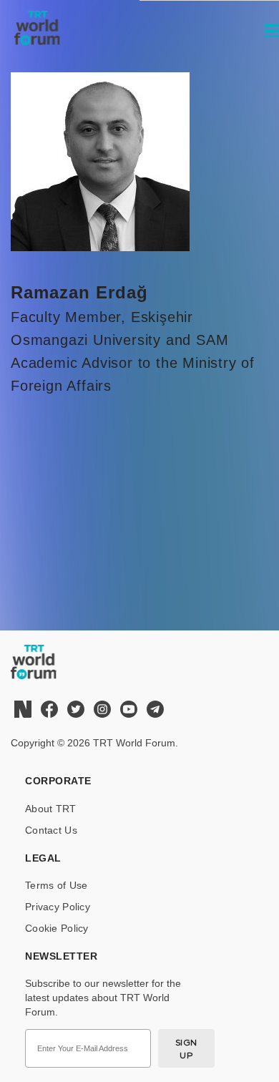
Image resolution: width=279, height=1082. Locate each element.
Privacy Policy (57, 906)
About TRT (51, 808)
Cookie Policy (57, 928)
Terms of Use (56, 885)
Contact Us (51, 830)
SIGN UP (186, 1049)
